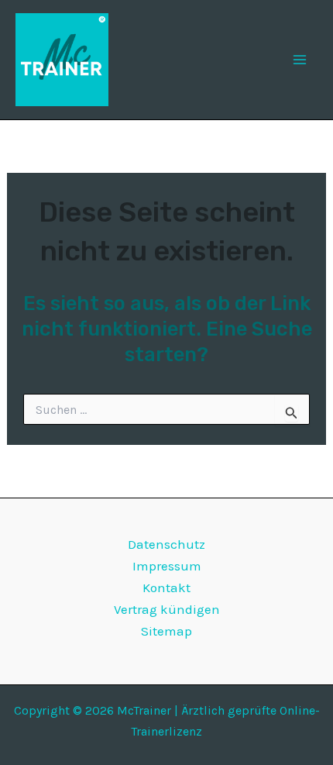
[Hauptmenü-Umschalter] (300, 60)
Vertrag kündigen (167, 609)
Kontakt (166, 587)
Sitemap (166, 631)
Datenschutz (166, 544)
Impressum (166, 566)
